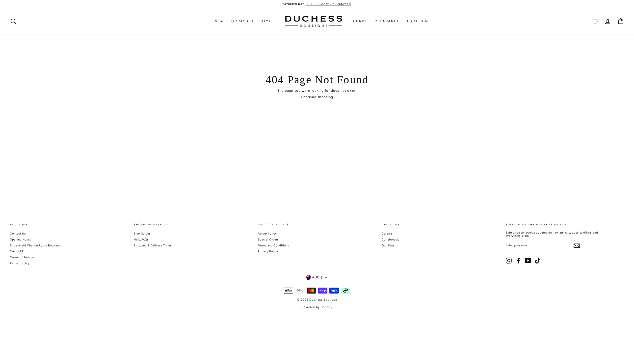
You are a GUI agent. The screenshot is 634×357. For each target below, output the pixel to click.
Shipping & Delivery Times (153, 245)
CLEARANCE (387, 21)
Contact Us (18, 233)
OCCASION (242, 21)
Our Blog (388, 245)
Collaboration (391, 239)
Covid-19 (16, 251)
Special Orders (268, 239)
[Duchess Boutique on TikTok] (538, 261)
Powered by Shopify (317, 307)
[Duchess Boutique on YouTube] (528, 261)
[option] (317, 4)
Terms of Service (22, 257)
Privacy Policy (268, 251)
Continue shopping (317, 97)
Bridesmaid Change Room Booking (35, 245)
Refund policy (19, 263)
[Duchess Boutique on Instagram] (509, 261)
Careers (387, 233)
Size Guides (142, 233)
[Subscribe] (577, 246)
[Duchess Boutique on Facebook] (518, 261)
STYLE (267, 21)
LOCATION (417, 21)
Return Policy (267, 233)
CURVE (360, 21)
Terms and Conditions (273, 245)
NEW (219, 21)
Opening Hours (20, 239)
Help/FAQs (141, 239)
